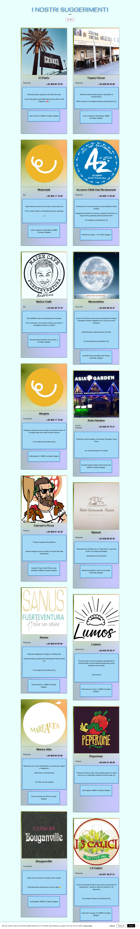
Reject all (121, 926)
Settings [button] (112, 926)
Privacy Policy (87, 926)
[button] (44, 51)
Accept (131, 926)
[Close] (137, 925)
